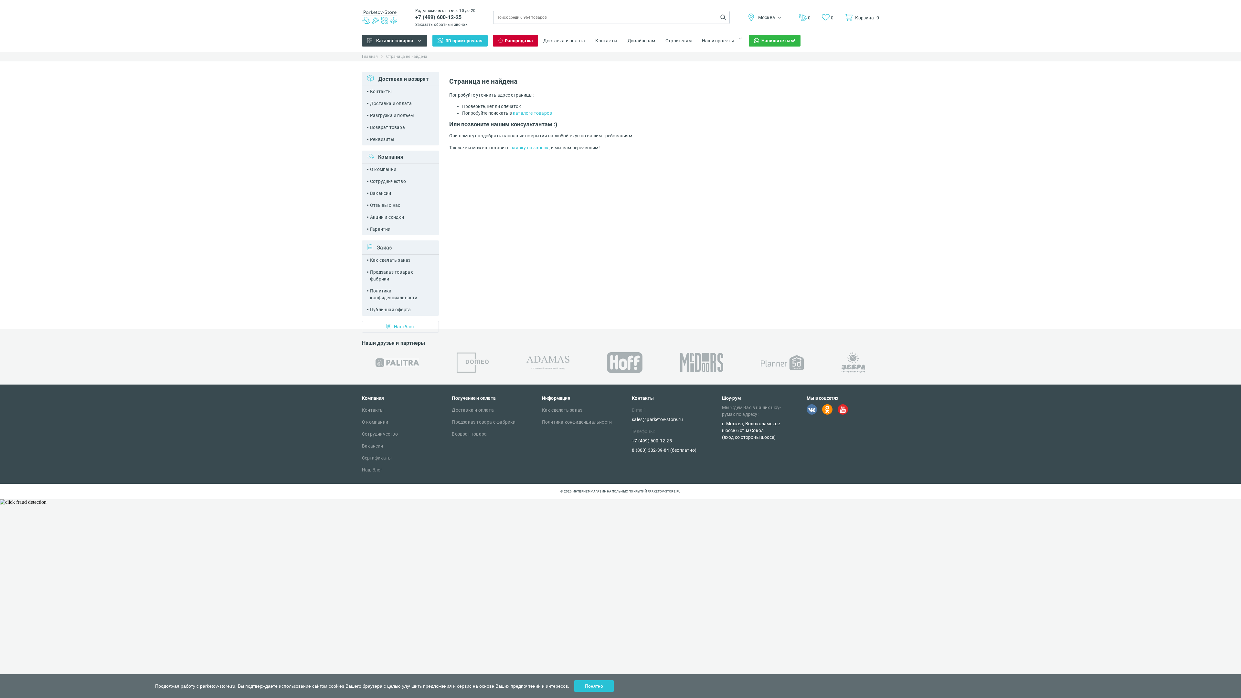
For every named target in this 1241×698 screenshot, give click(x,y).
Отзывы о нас (385, 205)
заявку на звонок (530, 147)
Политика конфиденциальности (394, 294)
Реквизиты (382, 139)
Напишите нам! (778, 40)
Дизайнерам (641, 40)
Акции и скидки (387, 217)
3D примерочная (464, 40)
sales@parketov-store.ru (657, 419)
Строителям (678, 40)
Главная (370, 56)
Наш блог (404, 326)
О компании (383, 169)
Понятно (594, 686)
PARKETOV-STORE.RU (664, 491)
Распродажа (519, 40)
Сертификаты (377, 457)
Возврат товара (387, 127)
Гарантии (380, 229)
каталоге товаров (532, 113)
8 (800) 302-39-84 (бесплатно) (664, 450)
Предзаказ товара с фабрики (392, 275)
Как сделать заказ (390, 260)
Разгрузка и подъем (392, 115)
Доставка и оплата (564, 40)
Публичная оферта (390, 309)
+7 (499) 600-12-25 (438, 17)
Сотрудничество (388, 181)
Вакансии (380, 193)
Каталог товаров (394, 40)
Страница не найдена (406, 56)
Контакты (606, 40)
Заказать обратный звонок (441, 24)
